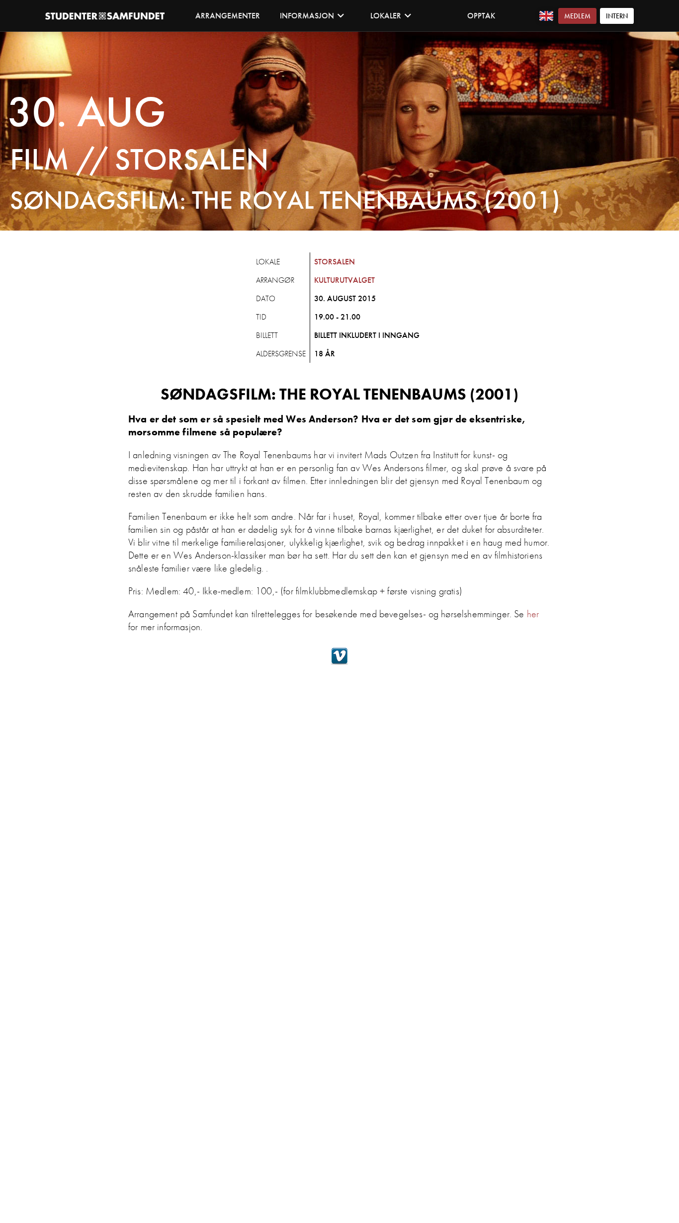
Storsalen (334, 261)
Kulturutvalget (344, 280)
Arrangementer (227, 15)
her (533, 613)
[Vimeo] (339, 662)
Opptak (481, 15)
